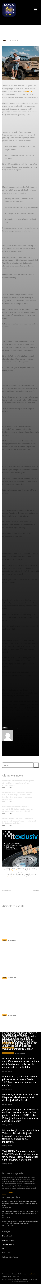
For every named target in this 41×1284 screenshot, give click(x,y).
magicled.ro (32, 1274)
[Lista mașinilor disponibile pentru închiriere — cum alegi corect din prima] (20, 955)
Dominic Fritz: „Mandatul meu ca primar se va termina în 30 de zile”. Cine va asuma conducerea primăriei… (19, 1081)
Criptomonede (10, 876)
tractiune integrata (15, 728)
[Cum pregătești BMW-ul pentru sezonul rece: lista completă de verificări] (20, 993)
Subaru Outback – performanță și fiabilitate (30, 894)
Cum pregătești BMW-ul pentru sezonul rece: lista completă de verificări (17, 1008)
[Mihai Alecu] (7, 743)
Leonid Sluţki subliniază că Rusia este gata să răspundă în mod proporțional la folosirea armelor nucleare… (18, 783)
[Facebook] (4, 1193)
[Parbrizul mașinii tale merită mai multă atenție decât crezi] (20, 920)
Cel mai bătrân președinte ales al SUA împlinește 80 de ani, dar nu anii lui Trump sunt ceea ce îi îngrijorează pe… (20, 1213)
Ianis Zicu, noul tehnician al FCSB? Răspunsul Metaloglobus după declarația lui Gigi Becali (20, 1097)
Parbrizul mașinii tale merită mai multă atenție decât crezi (20, 935)
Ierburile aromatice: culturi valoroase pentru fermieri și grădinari (10, 895)
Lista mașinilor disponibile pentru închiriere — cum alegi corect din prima (18, 971)
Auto (4, 40)
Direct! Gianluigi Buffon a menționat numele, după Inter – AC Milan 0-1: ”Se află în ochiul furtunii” (20, 1223)
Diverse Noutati (8, 1053)
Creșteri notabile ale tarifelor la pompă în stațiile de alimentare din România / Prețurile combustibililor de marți (19, 1203)
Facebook (11, 1193)
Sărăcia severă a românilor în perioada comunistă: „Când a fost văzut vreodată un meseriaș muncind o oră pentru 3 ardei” (17, 809)
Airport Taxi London (17, 870)
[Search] (36, 765)
